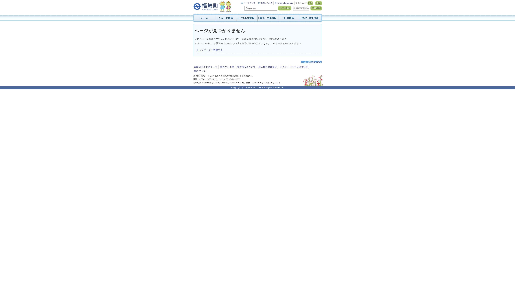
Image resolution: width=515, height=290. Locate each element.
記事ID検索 (316, 8)
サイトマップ (249, 3)
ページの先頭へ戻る (312, 62)
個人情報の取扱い (267, 67)
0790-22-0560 (206, 79)
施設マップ (200, 71)
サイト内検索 (284, 8)
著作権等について (246, 67)
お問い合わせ (266, 3)
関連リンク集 (227, 67)
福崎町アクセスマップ (205, 67)
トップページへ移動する (210, 50)
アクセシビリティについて (294, 67)
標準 (310, 3)
